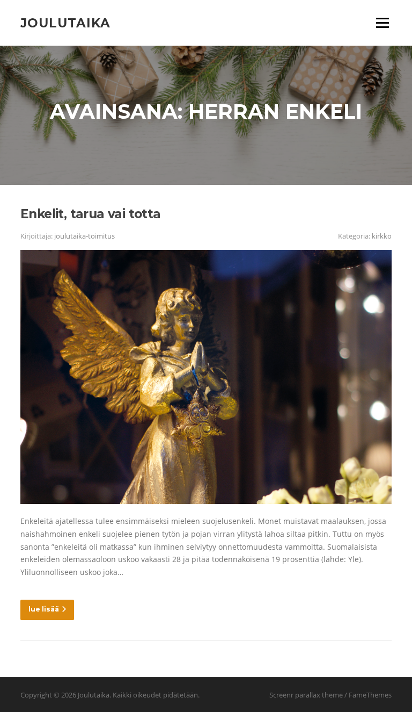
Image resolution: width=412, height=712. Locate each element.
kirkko (382, 236)
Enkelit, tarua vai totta (90, 213)
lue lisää (43, 609)
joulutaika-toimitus (84, 236)
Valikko (382, 23)
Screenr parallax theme (306, 695)
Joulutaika (65, 22)
